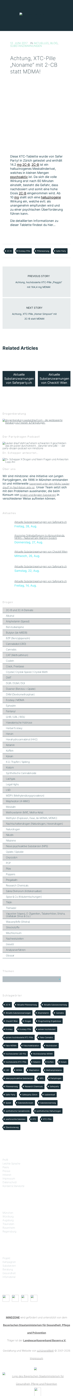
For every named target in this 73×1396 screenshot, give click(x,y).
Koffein (10, 750)
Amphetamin (43, 1013)
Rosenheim (9, 1227)
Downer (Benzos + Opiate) (20, 688)
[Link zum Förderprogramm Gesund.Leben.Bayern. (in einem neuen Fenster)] (35, 1368)
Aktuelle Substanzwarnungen (18, 1013)
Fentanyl (10, 711)
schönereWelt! (45, 1350)
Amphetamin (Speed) (17, 621)
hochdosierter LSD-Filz (16, 1054)
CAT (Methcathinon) (17, 655)
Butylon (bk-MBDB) (16, 632)
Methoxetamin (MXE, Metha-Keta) (24, 812)
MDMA (19, 1070)
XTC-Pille (47, 1119)
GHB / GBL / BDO (15, 717)
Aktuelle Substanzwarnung (55, 1005)
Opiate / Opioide (14, 851)
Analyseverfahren (15, 949)
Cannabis (11, 649)
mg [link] (19, 164)
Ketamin (10, 745)
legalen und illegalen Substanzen (38, 494)
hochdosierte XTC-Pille (16, 1062)
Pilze (8, 868)
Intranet (7, 1174)
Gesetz (10, 944)
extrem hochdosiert (47, 1029)
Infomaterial (9, 1277)
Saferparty (54, 1086)
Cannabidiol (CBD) (16, 643)
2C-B (9, 251)
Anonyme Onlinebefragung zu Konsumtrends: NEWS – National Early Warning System (39, 536)
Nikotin (10, 835)
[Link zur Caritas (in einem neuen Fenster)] (37, 1391)
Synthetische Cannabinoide (21, 773)
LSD (8, 790)
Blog (54, 43)
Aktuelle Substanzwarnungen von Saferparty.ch (40, 522)
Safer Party (61, 251)
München (8, 1212)
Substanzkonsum (25, 1103)
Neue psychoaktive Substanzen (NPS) (27, 846)
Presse (6, 1171)
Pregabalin (11, 879)
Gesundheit (9, 1273)
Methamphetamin (54, 1070)
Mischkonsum (14, 933)
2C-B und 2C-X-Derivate (19, 610)
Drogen (28, 1021)
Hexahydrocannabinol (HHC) (22, 739)
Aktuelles (41, 43)
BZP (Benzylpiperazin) (18, 638)
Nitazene (11, 840)
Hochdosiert (51, 1045)
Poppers (10, 874)
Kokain (9, 756)
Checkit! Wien (12, 1021)
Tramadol (11, 908)
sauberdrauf (49, 1094)
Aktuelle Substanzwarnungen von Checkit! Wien (40, 551)
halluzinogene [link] (51, 197)
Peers (6, 1167)
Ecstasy (9, 1029)
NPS (41, 1078)
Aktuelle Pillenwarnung (27, 1005)
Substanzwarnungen (26, 46)
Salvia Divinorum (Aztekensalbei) (24, 891)
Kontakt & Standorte (13, 1186)
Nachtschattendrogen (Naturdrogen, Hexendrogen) (34, 823)
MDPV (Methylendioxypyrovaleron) (25, 795)
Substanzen (9, 1265)
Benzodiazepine (15, 627)
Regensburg (9, 1231)
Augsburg (8, 1220)
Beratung (8, 1269)
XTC (34, 1119)
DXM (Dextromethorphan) (20, 694)
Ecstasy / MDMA (15, 700)
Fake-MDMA (11, 1045)
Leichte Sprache (11, 1163)
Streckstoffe (12, 927)
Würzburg (8, 1216)
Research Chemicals (17, 885)
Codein (10, 660)
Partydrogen (55, 1078)
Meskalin (11, 806)
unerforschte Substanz (15, 1119)
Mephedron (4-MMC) (18, 801)
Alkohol (10, 615)
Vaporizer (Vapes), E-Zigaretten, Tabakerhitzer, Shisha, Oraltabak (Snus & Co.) (35, 915)
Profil (5, 1159)
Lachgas (10, 778)
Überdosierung (12, 1127)
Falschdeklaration (31, 1045)
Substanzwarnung (48, 1103)
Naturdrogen (13, 829)
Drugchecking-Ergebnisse (49, 1021)
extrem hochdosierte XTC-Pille (19, 1037)
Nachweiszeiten (15, 938)
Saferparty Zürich (30, 1094)
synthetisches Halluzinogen (48, 1111)
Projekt (6, 1258)
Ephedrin (11, 705)
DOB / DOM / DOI (15, 683)
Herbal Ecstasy (14, 728)
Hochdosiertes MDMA (43, 1054)
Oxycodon (11, 857)
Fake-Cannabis (46, 1037)
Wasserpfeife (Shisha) (18, 921)
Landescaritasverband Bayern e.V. (44, 1340)
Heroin (9, 733)
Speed (8, 1103)
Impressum (9, 1178)
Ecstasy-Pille (24, 251)
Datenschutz (10, 1182)
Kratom (10, 767)
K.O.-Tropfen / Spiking (18, 761)
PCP (8, 863)
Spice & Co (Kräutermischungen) (24, 896)
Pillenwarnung (43, 251)
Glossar (10, 955)
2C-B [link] (26, 164)
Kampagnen (9, 1262)
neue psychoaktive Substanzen (19, 1078)
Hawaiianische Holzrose (19, 722)
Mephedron (34, 1070)
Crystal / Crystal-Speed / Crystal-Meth (27, 672)
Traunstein (8, 1224)
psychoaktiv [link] (19, 177)
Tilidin (9, 902)
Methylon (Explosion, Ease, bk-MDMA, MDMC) (31, 818)
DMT (8, 677)
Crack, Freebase (15, 666)
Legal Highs (12, 784)
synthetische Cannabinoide (18, 1111)
